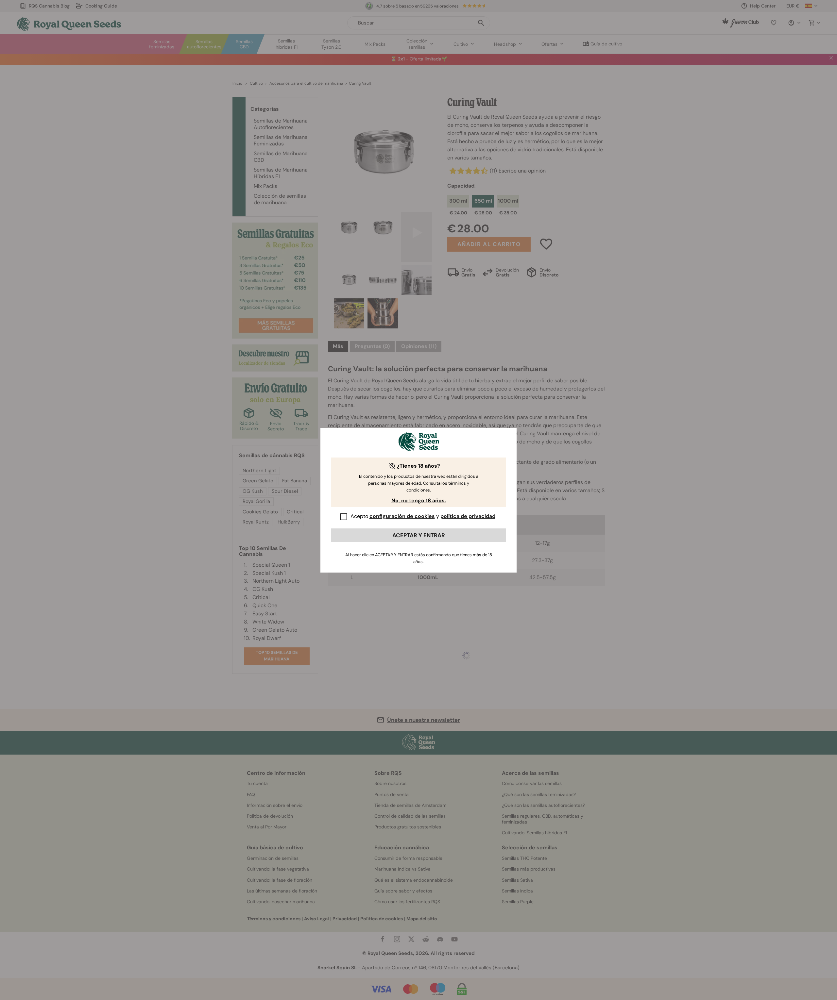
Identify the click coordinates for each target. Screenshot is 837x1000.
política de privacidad (467, 516)
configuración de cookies (402, 516)
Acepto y (422, 516)
